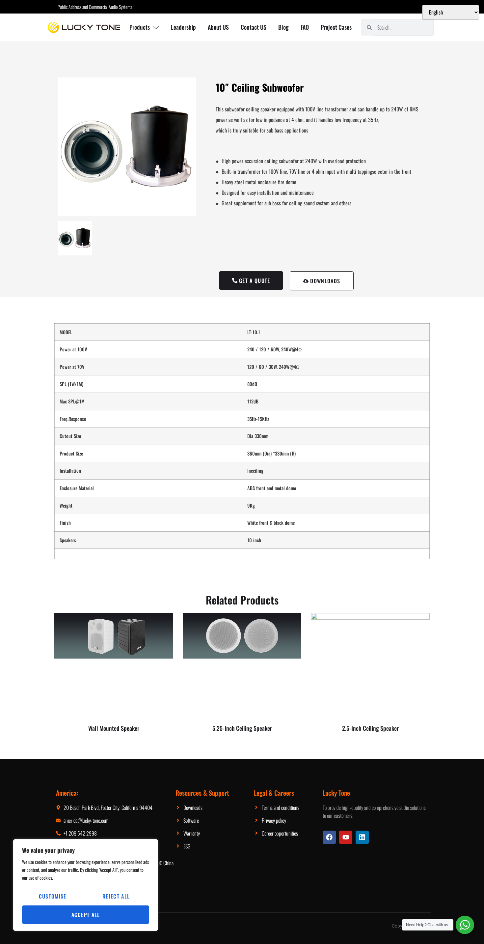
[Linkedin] (362, 837)
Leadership (183, 27)
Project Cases (336, 27)
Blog (283, 27)
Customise (53, 896)
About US (218, 27)
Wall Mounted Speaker (113, 728)
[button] (322, 280)
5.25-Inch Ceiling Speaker (242, 728)
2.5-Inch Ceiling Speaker (370, 728)
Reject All (116, 896)
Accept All (85, 915)
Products (139, 27)
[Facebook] (329, 837)
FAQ (305, 27)
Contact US (253, 27)
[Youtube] (345, 837)
